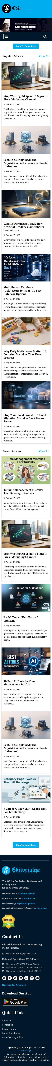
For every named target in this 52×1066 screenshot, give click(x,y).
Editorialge (26, 1050)
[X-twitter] (10, 978)
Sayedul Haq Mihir (26, 903)
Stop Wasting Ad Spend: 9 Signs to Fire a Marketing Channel (25, 97)
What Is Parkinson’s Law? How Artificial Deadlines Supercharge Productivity (24, 227)
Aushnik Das (29, 898)
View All (44, 56)
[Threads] (32, 978)
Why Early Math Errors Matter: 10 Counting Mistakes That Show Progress (25, 354)
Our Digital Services (14, 984)
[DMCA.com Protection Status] (8, 927)
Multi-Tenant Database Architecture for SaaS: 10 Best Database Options (22, 290)
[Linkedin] (21, 978)
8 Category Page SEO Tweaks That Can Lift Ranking (25, 810)
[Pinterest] (15, 978)
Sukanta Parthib (27, 893)
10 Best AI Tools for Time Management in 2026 (19, 682)
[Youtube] (37, 978)
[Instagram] (26, 978)
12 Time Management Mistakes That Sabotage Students (23, 491)
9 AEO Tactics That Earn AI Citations (21, 619)
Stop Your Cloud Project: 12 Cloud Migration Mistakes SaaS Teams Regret (25, 418)
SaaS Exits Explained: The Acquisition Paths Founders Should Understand (26, 163)
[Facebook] (4, 978)
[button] (6, 36)
